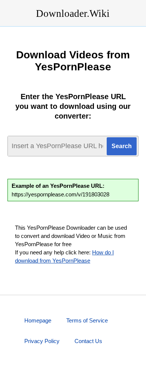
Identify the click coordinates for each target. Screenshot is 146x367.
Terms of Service (87, 320)
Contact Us (88, 341)
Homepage (37, 320)
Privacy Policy (42, 341)
